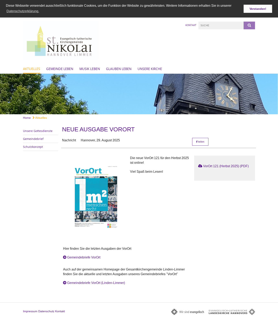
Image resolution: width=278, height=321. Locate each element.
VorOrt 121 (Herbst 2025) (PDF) (226, 166)
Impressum (30, 311)
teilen (201, 141)
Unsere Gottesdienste (38, 131)
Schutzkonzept (33, 147)
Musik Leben (89, 69)
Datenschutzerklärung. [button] (23, 11)
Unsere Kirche (150, 69)
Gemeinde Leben (59, 69)
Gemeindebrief (33, 139)
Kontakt (190, 25)
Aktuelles (31, 69)
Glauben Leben (118, 69)
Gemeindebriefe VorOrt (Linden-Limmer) (96, 283)
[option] (139, 94)
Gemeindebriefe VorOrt (83, 257)
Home (27, 117)
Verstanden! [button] (258, 8)
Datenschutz (46, 311)
